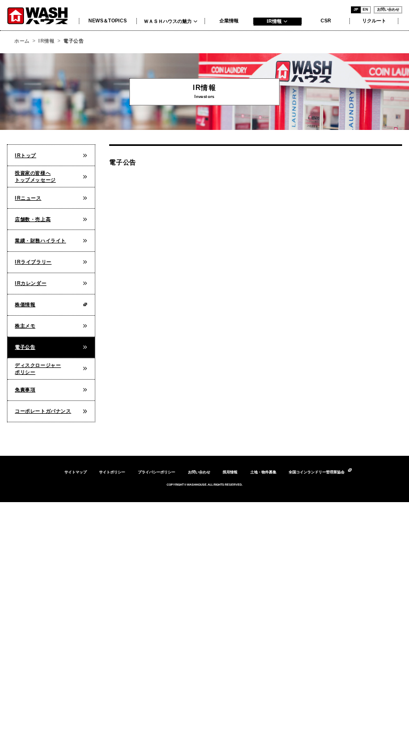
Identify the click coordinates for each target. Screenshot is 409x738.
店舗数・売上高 (33, 219)
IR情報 (274, 21)
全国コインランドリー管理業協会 (317, 472)
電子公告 (25, 347)
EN (365, 9)
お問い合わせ (388, 9)
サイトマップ (75, 472)
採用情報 (230, 472)
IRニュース (28, 198)
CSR (326, 20)
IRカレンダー (30, 283)
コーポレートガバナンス (43, 411)
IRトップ (25, 155)
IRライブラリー (33, 262)
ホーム (22, 41)
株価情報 (25, 304)
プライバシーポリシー (156, 472)
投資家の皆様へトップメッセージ (35, 176)
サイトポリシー (112, 472)
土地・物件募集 (263, 472)
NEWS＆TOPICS (107, 20)
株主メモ (25, 326)
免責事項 (25, 389)
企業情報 (229, 20)
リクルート (374, 20)
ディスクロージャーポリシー (38, 369)
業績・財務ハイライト (40, 240)
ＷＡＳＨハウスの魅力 (168, 21)
